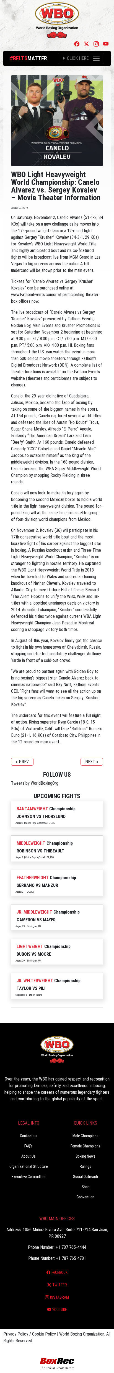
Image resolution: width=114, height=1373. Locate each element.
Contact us (28, 1136)
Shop (86, 1187)
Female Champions (85, 1146)
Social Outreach (85, 1176)
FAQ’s (28, 1146)
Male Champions (85, 1136)
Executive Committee (28, 1176)
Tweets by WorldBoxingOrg (34, 783)
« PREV (22, 761)
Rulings (85, 1166)
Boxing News (85, 1156)
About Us (28, 1156)
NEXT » (91, 761)
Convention (85, 1197)
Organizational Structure (28, 1166)
